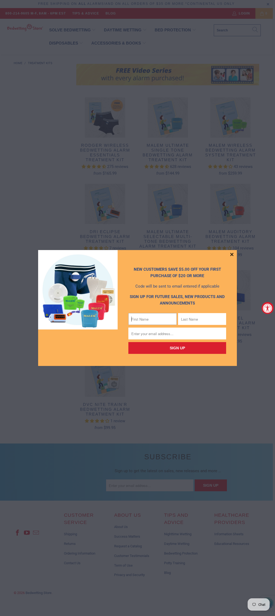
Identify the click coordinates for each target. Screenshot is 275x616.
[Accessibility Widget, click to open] (268, 308)
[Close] (232, 255)
